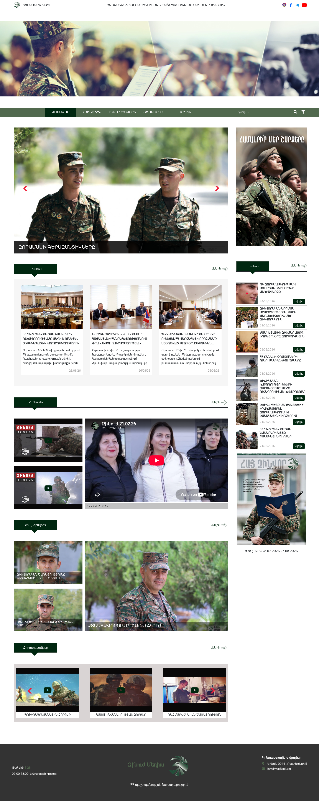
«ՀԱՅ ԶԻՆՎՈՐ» (122, 112)
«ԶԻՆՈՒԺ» (91, 112)
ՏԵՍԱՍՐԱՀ (153, 112)
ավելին (217, 268)
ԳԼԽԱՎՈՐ (60, 112)
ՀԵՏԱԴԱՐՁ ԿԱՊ (36, 5)
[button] (216, 188)
